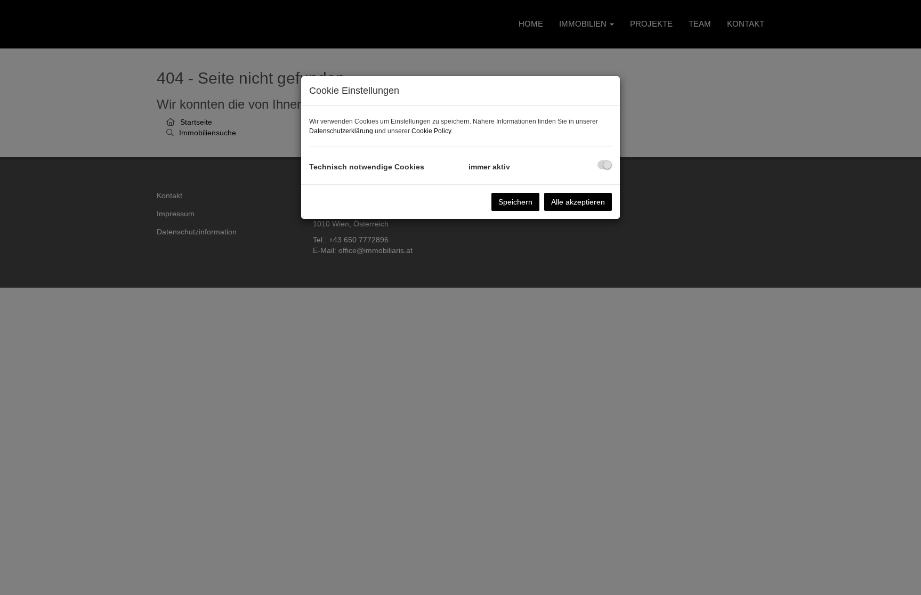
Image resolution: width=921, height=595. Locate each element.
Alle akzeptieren (578, 202)
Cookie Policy (431, 131)
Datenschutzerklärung (341, 131)
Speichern (515, 202)
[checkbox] (604, 164)
